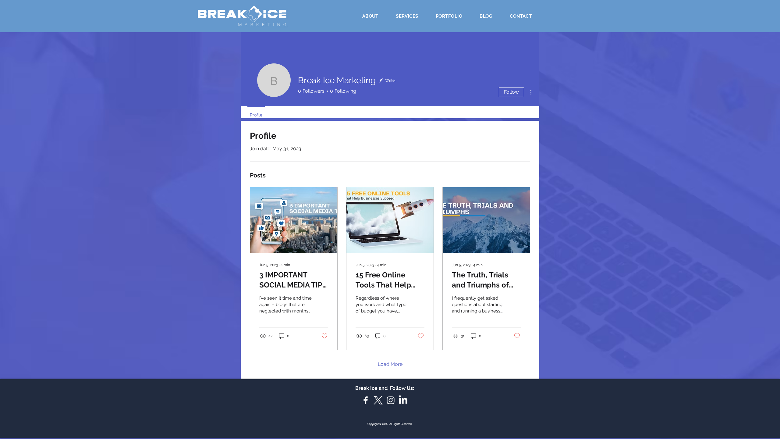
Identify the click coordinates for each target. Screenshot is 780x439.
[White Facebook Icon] (365, 400)
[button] (407, 16)
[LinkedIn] (403, 400)
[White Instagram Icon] (390, 400)
